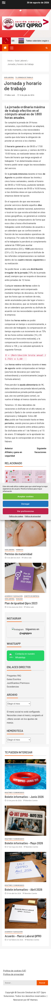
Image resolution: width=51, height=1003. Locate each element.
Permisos (19, 550)
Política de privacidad (33, 516)
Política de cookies (16, 516)
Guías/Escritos (14, 679)
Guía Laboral (9, 77)
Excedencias (13, 686)
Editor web (11, 95)
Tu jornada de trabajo (24, 77)
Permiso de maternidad (18, 554)
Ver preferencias (25, 511)
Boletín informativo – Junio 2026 (25, 796)
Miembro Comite (31, 801)
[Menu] (11, 48)
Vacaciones (40, 450)
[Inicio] (5, 48)
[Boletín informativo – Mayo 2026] (25, 821)
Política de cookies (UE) (14, 970)
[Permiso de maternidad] (25, 531)
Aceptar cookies (25, 496)
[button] (11, 48)
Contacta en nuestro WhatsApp (25, 656)
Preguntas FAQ (14, 675)
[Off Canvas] (3, 2)
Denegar (25, 504)
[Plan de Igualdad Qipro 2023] (25, 578)
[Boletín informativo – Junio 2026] (25, 774)
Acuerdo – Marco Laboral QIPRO (23, 936)
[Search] (46, 48)
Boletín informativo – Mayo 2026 (24, 843)
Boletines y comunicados (14, 792)
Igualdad (19, 599)
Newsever (18, 1000)
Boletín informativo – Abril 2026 (24, 889)
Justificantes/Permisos (18, 683)
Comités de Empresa (31, 596)
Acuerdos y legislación (14, 596)
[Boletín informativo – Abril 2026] (25, 867)
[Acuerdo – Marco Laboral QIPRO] (25, 913)
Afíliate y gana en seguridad (13, 452)
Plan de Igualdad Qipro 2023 (21, 603)
